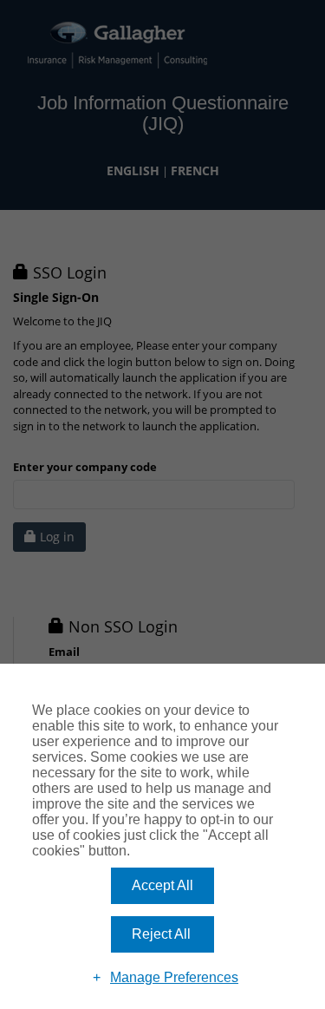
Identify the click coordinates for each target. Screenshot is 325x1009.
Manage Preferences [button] (174, 977)
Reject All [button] (161, 934)
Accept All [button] (162, 885)
